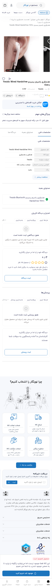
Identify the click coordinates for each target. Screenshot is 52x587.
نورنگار (47, 20)
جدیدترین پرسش (16, 300)
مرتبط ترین (44, 220)
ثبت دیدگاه (26, 278)
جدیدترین (19, 220)
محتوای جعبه (27, 132)
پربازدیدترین (31, 220)
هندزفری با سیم (44, 22)
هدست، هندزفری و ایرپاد (20, 20)
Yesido (40, 89)
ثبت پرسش (26, 352)
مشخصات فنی (44, 132)
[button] (9, 78)
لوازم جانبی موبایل (37, 20)
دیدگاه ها (12, 132)
